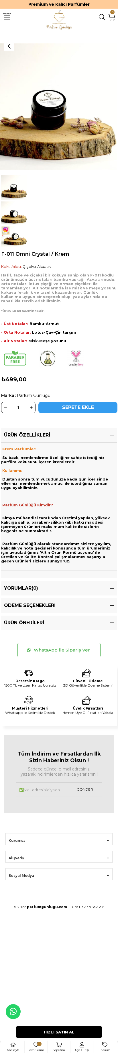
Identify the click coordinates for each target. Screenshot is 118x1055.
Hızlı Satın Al (59, 1032)
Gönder (85, 789)
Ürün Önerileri (24, 622)
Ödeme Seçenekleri (30, 605)
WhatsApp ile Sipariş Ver (62, 650)
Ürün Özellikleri (27, 435)
